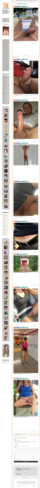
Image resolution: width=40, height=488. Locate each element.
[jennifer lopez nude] (6, 181)
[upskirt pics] (6, 206)
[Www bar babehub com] (6, 292)
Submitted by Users (5, 20)
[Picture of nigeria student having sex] (6, 307)
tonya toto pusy (6, 259)
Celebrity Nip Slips (26, 477)
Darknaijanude (5, 269)
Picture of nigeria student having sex (6, 310)
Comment (15, 447)
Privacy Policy (20, 460)
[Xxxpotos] (6, 323)
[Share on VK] (23, 6)
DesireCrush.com (35, 0)
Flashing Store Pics (5, 82)
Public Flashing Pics (5, 92)
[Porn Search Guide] (6, 125)
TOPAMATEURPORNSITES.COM (23, 0)
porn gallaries (6, 249)
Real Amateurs (4, 97)
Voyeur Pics (4, 103)
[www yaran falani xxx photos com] (6, 297)
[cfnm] (6, 201)
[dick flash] (6, 150)
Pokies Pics (4, 89)
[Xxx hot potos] (6, 277)
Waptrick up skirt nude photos (6, 275)
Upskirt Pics (4, 102)
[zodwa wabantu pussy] (6, 155)
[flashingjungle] (6, 120)
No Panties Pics (4, 87)
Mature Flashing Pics (5, 84)
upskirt (6, 147)
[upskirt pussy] (6, 165)
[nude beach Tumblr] (6, 115)
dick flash (6, 152)
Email (15, 457)
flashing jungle (5, 142)
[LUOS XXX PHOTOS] (6, 282)
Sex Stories (4, 98)
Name (15, 455)
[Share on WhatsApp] (26, 6)
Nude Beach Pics (4, 88)
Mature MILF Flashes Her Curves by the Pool (5, 227)
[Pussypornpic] (6, 262)
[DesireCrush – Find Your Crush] (6, 31)
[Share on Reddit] (14, 6)
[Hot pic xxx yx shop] (6, 312)
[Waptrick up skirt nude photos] (6, 272)
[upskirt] (6, 145)
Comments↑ (35, 97)
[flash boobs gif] (6, 171)
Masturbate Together (30, 0)
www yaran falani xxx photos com (5, 300)
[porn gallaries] (6, 247)
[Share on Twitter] (20, 6)
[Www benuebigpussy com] (6, 333)
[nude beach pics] (6, 110)
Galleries (4, 21)
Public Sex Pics (4, 94)
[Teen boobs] (6, 160)
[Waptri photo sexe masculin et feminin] (6, 242)
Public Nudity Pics (5, 93)
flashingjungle (5, 122)
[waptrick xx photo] (6, 318)
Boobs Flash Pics (5, 78)
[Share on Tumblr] (17, 6)
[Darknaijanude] (6, 267)
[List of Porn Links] (6, 130)
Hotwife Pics (4, 83)
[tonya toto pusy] (6, 257)
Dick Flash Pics (4, 79)
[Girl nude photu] (6, 302)
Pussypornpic (5, 264)
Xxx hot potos (5, 279)
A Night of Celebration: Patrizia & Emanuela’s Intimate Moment (6, 215)
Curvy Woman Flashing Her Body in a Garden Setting (6, 219)
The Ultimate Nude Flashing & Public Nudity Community (6, 12)
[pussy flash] (6, 176)
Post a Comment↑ (34, 43)
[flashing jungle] (6, 140)
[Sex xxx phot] (6, 287)
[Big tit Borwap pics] (6, 328)
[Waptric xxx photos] (6, 338)
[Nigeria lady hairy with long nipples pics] (6, 252)
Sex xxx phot (6, 289)
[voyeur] (6, 196)
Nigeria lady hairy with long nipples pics (5, 255)
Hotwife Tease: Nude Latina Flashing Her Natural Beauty (6, 233)
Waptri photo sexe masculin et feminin (5, 245)
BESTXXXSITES (18, 0)
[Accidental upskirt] (6, 135)
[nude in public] (6, 191)
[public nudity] (6, 186)
